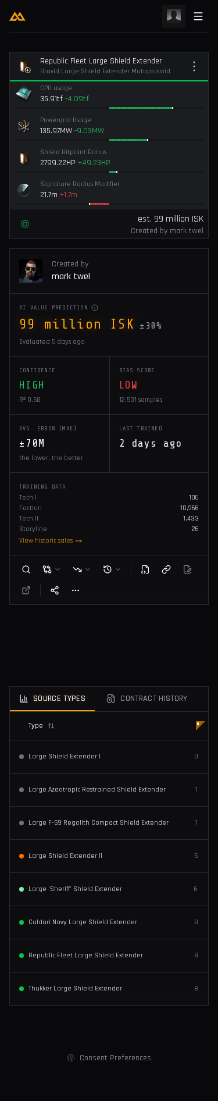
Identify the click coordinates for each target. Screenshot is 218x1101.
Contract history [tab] (154, 698)
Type (35, 725)
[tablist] (109, 699)
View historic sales (46, 540)
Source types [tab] (59, 698)
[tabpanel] (109, 858)
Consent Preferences (115, 1058)
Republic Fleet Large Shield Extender (101, 61)
